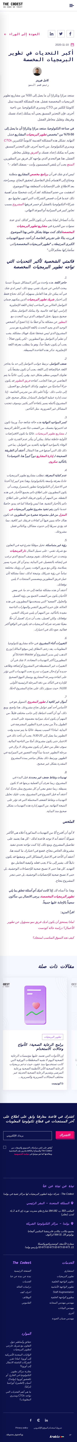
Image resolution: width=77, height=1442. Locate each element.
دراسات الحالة (23, 1286)
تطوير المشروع (36, 701)
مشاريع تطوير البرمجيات (50, 433)
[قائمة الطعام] (71, 5)
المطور (62, 321)
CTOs (8, 140)
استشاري (69, 1270)
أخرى (71, 1313)
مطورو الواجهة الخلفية (62, 1297)
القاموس (26, 1302)
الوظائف (26, 1297)
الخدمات (26, 1281)
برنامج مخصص (39, 174)
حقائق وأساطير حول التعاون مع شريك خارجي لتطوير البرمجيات (18, 1346)
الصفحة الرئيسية (22, 1270)
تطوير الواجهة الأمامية (62, 1286)
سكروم (53, 461)
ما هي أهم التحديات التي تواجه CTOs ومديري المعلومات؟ (18, 1395)
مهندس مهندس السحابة (61, 1302)
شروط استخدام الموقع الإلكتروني (48, 1428)
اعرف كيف (25, 1292)
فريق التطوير (22, 380)
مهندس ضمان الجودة (63, 1318)
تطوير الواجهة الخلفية (63, 1281)
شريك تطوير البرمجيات (40, 299)
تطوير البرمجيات (36, 134)
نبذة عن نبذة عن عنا (20, 1276)
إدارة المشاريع (44, 456)
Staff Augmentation (63, 1292)
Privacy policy (21, 1428)
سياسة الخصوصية (21, 1154)
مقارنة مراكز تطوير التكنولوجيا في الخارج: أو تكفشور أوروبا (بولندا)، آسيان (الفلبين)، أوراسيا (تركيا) (18, 1379)
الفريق (34, 152)
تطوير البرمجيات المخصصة (57, 896)
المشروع (18, 204)
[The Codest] (13, 6)
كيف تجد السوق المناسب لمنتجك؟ (53, 937)
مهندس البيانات (66, 1308)
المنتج (70, 164)
